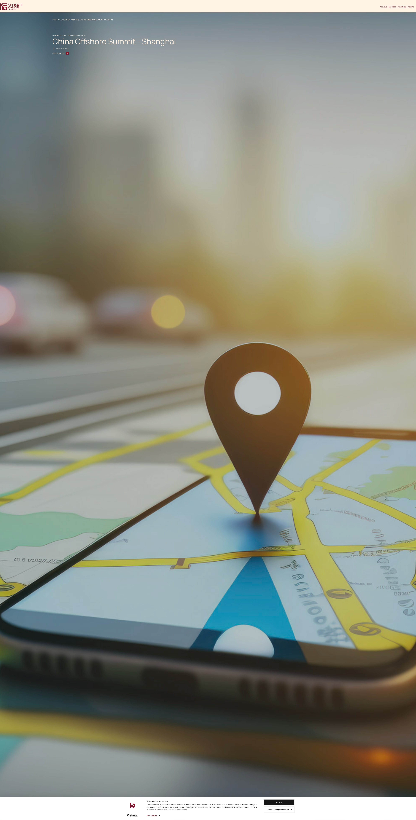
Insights (410, 7)
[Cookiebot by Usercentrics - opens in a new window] (132, 815)
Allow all (279, 802)
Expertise (392, 7)
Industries (402, 7)
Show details (152, 816)
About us (383, 7)
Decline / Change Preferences (278, 809)
